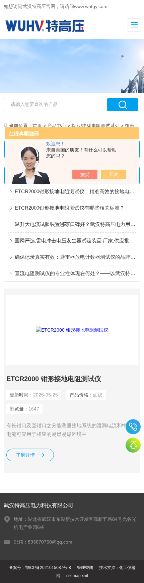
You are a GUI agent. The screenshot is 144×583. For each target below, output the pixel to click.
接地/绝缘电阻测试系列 (95, 125)
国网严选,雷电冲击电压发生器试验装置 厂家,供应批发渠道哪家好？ (75, 240)
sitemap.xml (77, 575)
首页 (37, 125)
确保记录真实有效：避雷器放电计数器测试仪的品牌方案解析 (75, 257)
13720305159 (133, 426)
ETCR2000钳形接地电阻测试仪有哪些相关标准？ (70, 208)
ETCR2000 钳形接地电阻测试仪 (53, 378)
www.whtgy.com (90, 6)
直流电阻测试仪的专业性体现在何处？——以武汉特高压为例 (75, 273)
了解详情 (25, 455)
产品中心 (56, 125)
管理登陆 (85, 567)
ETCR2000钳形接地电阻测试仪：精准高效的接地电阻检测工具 (75, 191)
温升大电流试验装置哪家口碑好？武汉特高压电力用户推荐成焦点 (75, 224)
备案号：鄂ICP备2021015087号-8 (40, 567)
